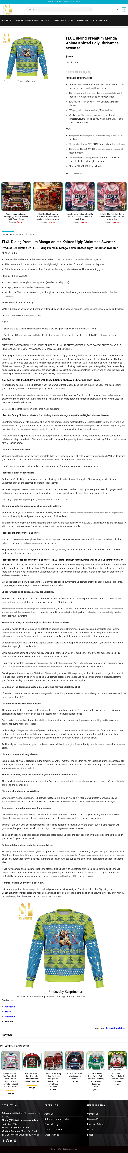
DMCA (90, 1129)
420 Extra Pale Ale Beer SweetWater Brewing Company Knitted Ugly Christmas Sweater (96, 1080)
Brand (32, 234)
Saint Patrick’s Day (63, 20)
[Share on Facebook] (68, 72)
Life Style (46, 20)
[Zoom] (5, 79)
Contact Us (92, 1114)
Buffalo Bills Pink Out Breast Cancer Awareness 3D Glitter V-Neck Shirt (112, 217)
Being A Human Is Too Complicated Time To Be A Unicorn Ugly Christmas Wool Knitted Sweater (10, 1080)
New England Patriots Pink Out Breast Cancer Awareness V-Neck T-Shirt (80, 217)
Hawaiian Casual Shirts (26, 20)
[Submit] (90, 9)
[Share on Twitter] (73, 72)
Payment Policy (95, 1124)
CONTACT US (82, 20)
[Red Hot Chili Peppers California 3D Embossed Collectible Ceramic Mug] (48, 196)
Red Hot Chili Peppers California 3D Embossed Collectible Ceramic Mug (48, 217)
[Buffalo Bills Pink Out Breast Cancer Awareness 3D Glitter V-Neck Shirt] (112, 196)
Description (8, 234)
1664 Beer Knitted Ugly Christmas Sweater (74, 1076)
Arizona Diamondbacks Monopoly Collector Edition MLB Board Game (16, 217)
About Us (49, 1114)
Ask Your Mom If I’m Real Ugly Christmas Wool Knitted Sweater (32, 1077)
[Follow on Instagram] (7, 1141)
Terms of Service (53, 1129)
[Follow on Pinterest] (15, 1141)
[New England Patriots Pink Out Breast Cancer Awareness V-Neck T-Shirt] (80, 196)
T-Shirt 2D (7, 20)
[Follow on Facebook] (3, 1141)
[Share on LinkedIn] (88, 72)
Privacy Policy (51, 1124)
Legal (90, 1135)
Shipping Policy (94, 1119)
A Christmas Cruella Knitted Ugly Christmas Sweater (117, 1077)
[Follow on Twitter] (11, 1141)
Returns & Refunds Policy (57, 1119)
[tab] (8, 234)
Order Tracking (99, 20)
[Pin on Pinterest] (83, 72)
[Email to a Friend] (78, 72)
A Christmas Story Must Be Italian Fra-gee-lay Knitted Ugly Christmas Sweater (53, 1080)
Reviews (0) (21, 234)
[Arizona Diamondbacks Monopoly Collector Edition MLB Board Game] (16, 196)
